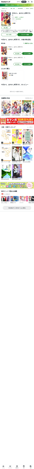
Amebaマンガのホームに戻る (17, 208)
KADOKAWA (18, 19)
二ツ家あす (21, 17)
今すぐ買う (9, 34)
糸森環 (16, 17)
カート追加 (26, 34)
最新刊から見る (29, 43)
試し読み (6, 27)
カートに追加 (27, 53)
